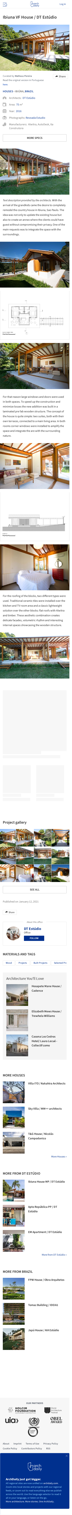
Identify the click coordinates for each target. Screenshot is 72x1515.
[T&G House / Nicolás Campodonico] (14, 1143)
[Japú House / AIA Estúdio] (14, 1339)
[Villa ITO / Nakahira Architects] (14, 1092)
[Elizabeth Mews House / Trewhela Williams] (17, 1020)
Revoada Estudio (35, 118)
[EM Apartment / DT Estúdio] (14, 1241)
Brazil (29, 91)
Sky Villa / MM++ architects (45, 1109)
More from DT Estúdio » (54, 1254)
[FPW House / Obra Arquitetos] (14, 1289)
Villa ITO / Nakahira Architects (46, 1083)
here (5, 84)
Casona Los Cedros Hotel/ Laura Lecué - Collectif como (44, 1041)
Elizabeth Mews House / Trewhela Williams (47, 1013)
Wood (9, 963)
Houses (8, 91)
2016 (18, 111)
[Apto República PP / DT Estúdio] (14, 1216)
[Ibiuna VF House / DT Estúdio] (25, 838)
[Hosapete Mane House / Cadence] (17, 995)
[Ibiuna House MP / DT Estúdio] (14, 1190)
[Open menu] (4, 4)
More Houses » (59, 1156)
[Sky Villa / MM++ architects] (14, 1117)
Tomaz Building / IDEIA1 (43, 1305)
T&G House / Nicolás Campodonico (40, 1136)
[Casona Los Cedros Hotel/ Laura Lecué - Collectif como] (17, 1045)
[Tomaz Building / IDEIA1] (14, 1314)
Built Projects (40, 963)
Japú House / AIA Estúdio (43, 1330)
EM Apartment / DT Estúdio (45, 1232)
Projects (23, 963)
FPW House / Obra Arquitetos (46, 1280)
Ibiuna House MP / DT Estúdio (46, 1182)
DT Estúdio (29, 98)
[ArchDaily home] (34, 4)
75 (17, 105)
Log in (63, 4)
